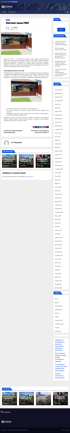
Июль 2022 (58, 219)
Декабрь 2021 (58, 244)
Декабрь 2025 (58, 93)
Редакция (15, 27)
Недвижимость (59, 309)
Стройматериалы (59, 324)
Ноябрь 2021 (58, 248)
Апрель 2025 (58, 111)
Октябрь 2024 (58, 125)
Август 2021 (58, 259)
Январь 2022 (58, 241)
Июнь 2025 (58, 104)
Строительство (59, 320)
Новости (5, 157)
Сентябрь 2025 (59, 100)
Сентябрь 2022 (59, 212)
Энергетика (58, 331)
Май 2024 (57, 140)
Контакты (12, 12)
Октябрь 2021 (58, 251)
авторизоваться (29, 176)
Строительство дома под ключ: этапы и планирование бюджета (61, 43)
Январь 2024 (58, 154)
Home (4, 12)
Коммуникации (59, 306)
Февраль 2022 (58, 237)
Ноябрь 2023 (58, 161)
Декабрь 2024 (58, 118)
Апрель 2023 (58, 187)
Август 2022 (58, 215)
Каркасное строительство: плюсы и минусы (59, 375)
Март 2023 (57, 190)
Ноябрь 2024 (58, 122)
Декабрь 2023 (58, 158)
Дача (56, 298)
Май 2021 (57, 269)
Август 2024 (58, 133)
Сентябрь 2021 (59, 255)
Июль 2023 (58, 176)
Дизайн (57, 302)
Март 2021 (57, 277)
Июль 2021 (58, 262)
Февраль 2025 (58, 115)
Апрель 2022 (58, 230)
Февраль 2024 (58, 151)
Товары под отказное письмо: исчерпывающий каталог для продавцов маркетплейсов (61, 72)
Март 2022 (57, 233)
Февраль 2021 (58, 280)
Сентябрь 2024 (59, 129)
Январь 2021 (58, 284)
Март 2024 (57, 147)
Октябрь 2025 (58, 97)
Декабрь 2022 (58, 201)
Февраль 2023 (58, 194)
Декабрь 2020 (58, 287)
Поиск (57, 19)
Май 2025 (57, 107)
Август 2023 (58, 172)
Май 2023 (57, 183)
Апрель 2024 (58, 143)
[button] (65, 12)
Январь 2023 (58, 197)
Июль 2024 (58, 136)
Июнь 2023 (58, 179)
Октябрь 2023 (58, 165)
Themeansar (24, 430)
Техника (57, 327)
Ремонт (57, 316)
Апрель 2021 (58, 273)
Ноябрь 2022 (58, 205)
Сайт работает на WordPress (7, 430)
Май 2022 (57, 226)
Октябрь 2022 (58, 208)
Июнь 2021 (58, 266)
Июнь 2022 (58, 223)
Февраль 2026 (58, 89)
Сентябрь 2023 (59, 169)
